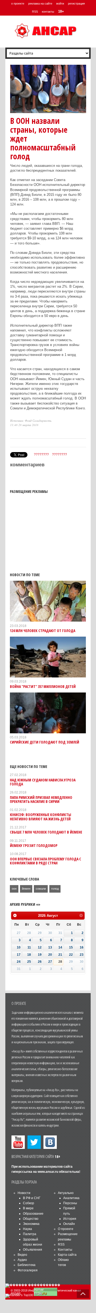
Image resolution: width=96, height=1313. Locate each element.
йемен (26, 888)
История (69, 1219)
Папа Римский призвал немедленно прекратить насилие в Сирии (41, 799)
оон (14, 888)
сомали (41, 888)
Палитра (29, 1234)
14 (60, 947)
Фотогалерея (28, 1270)
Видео (22, 1255)
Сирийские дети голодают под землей (44, 742)
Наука (27, 1229)
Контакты (65, 1249)
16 (81, 947)
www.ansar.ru (48, 1172)
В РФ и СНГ (32, 1198)
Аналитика (71, 1198)
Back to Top (83, 1293)
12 (40, 947)
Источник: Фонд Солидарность (30, 421)
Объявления (32, 1249)
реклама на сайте (40, 3)
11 (29, 947)
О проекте (65, 1229)
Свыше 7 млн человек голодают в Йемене (46, 832)
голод (55, 888)
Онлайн (69, 1224)
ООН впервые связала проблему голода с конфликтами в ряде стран (45, 860)
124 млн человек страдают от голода (42, 630)
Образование (33, 1213)
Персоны (70, 1203)
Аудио (22, 1260)
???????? (41, 454)
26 (40, 962)
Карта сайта (67, 1255)
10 (19, 947)
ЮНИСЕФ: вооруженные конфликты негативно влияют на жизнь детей (40, 816)
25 (29, 962)
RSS (35, 11)
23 (81, 955)
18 (29, 955)
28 (60, 962)
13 (50, 947)
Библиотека (26, 1265)
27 (50, 962)
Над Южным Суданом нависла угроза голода (42, 782)
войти (60, 3)
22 (71, 955)
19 (40, 955)
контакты (48, 11)
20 (50, 955)
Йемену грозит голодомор (33, 845)
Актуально (66, 1193)
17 (19, 955)
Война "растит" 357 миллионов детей (43, 686)
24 (19, 962)
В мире (28, 1208)
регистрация (76, 3)
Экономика (31, 1224)
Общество (30, 1219)
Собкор (28, 1203)
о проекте (17, 3)
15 (71, 947)
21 (60, 955)
